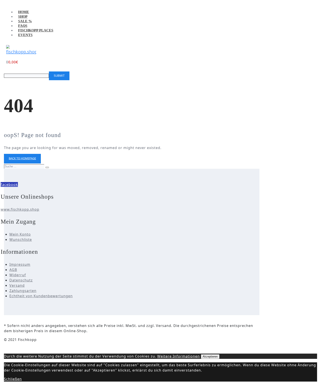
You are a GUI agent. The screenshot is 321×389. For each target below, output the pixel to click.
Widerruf (17, 275)
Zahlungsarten (22, 290)
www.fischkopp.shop (20, 209)
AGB (13, 269)
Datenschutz (21, 280)
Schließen (13, 379)
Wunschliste (20, 239)
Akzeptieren (210, 356)
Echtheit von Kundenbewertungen (41, 295)
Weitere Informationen (178, 356)
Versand (17, 285)
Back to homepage (22, 158)
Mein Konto (20, 234)
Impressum (19, 264)
